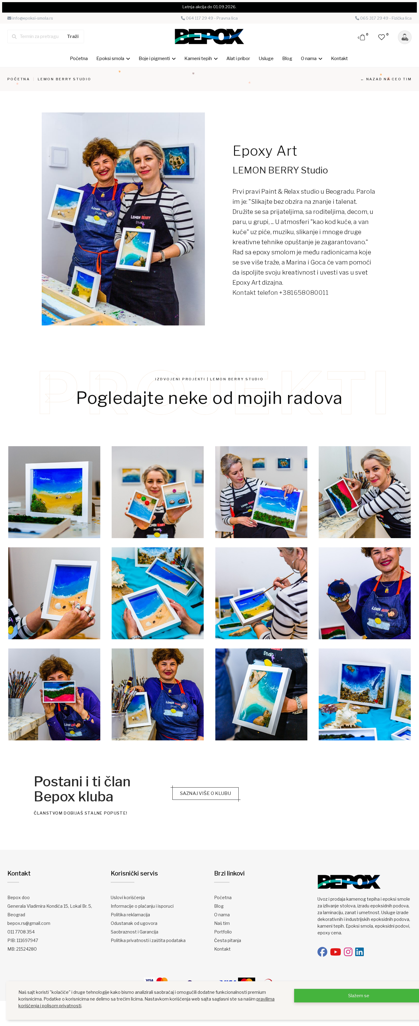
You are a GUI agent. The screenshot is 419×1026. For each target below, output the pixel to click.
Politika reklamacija (130, 914)
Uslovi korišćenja (128, 897)
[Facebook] (322, 952)
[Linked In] (359, 952)
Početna (79, 58)
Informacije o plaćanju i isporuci (142, 906)
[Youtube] (335, 952)
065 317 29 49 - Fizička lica (385, 18)
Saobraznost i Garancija (134, 931)
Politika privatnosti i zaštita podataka (148, 940)
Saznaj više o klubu (205, 793)
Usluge (266, 58)
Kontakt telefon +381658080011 (281, 292)
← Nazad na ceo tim (386, 79)
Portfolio (223, 931)
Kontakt (339, 58)
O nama (222, 914)
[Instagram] (348, 952)
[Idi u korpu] (361, 37)
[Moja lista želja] (382, 37)
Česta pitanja (227, 940)
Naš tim (222, 923)
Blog (287, 58)
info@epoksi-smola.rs (32, 18)
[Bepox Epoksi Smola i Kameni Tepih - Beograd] (209, 36)
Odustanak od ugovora (134, 923)
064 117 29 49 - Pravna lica (211, 18)
